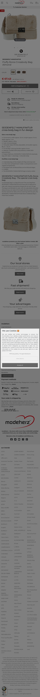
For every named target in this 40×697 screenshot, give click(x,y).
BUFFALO (4, 524)
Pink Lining (30, 454)
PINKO (29, 458)
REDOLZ (29, 477)
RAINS (29, 474)
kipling (16, 537)
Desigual (4, 580)
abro (2, 454)
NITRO (16, 626)
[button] (29, 91)
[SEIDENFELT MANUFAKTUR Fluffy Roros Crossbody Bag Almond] (14, 48)
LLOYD (16, 580)
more (14, 384)
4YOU (3, 451)
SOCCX (29, 548)
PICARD (16, 652)
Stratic (29, 563)
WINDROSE (30, 646)
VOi (28, 636)
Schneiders (30, 514)
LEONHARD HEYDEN (17, 567)
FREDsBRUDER (6, 634)
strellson (29, 567)
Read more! (20, 292)
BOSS (3, 504)
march (16, 606)
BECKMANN (5, 478)
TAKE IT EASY (31, 573)
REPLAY (29, 484)
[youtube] (20, 439)
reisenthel (30, 481)
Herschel (17, 494)
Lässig (16, 560)
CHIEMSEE (4, 553)
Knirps (16, 543)
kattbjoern (17, 533)
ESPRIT (3, 614)
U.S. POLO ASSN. (32, 614)
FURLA (3, 641)
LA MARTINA (18, 553)
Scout (29, 527)
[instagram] (24, 439)
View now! (20, 273)
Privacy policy (15, 353)
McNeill (16, 613)
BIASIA (3, 491)
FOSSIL (3, 628)
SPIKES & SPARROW (30, 556)
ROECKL (29, 487)
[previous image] (4, 27)
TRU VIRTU (30, 611)
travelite (29, 608)
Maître (16, 591)
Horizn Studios (18, 504)
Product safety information (32, 120)
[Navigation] (2, 3)
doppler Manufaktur (4, 594)
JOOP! (16, 520)
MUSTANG (17, 616)
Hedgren (17, 487)
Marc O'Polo (17, 610)
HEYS (15, 497)
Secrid (29, 537)
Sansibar (29, 507)
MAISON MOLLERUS (17, 587)
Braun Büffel (5, 507)
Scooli (29, 520)
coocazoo (4, 563)
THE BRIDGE (31, 586)
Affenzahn (4, 458)
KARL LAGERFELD (19, 530)
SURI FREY (30, 570)
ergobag (3, 611)
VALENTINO (30, 623)
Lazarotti (17, 563)
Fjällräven (4, 624)
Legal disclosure (6, 327)
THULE (29, 595)
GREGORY (17, 474)
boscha (3, 501)
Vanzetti (29, 626)
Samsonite (30, 504)
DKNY (3, 586)
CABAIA (3, 534)
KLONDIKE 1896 (19, 540)
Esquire (3, 618)
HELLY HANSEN (19, 491)
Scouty (29, 530)
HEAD (16, 484)
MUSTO (16, 620)
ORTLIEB (17, 633)
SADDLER (30, 497)
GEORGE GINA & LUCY (6, 652)
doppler (3, 590)
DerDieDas (4, 576)
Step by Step (31, 560)
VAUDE (29, 629)
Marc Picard (17, 603)
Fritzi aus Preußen (6, 637)
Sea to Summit (31, 533)
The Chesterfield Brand (32, 590)
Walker (29, 639)
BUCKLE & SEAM (6, 521)
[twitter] (16, 439)
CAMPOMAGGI (5, 547)
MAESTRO (17, 583)
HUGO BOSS (18, 510)
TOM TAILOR (31, 605)
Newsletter (4, 372)
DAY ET (3, 567)
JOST (15, 524)
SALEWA (29, 500)
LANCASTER (17, 556)
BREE (3, 511)
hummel (17, 514)
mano (16, 600)
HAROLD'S (17, 481)
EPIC (2, 608)
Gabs (2, 647)
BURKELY (4, 530)
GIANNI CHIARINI (19, 454)
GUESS (16, 477)
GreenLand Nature (20, 471)
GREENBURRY (18, 468)
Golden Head (18, 461)
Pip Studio (30, 461)
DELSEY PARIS (5, 573)
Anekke (3, 464)
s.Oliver (29, 552)
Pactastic (17, 646)
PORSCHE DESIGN (32, 468)
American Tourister (7, 461)
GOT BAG (17, 464)
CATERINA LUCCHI (6, 550)
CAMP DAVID (5, 544)
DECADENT (4, 570)
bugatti (3, 527)
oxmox (16, 639)
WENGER (30, 643)
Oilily (15, 629)
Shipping (21, 79)
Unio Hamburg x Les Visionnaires (32, 619)
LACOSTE (17, 550)
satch (28, 510)
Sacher (29, 494)
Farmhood (4, 621)
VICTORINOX (31, 633)
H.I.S (15, 500)
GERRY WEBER (18, 451)
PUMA (29, 471)
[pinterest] (28, 439)
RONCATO (30, 491)
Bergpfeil (4, 484)
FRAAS (3, 631)
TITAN (29, 598)
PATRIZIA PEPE (18, 649)
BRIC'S (3, 514)
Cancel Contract (7, 375)
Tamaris (29, 576)
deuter (3, 583)
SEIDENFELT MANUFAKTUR (11, 59)
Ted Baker (30, 583)
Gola (15, 458)
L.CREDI (16, 546)
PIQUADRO (30, 464)
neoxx (16, 623)
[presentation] (7, 3)
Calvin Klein (4, 537)
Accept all (20, 365)
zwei (28, 649)
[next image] (36, 27)
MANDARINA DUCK (18, 596)
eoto (2, 605)
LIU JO (16, 576)
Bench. (3, 481)
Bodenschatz (5, 494)
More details (20, 358)
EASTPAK (4, 601)
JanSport (17, 517)
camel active (5, 540)
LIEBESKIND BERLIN (18, 572)
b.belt (3, 475)
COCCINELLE (5, 560)
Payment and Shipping (8, 370)
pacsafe (16, 643)
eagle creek (4, 598)
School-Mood (31, 517)
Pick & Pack (30, 451)
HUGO (16, 507)
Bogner (3, 498)
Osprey (16, 636)
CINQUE (3, 557)
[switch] (4, 694)
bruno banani (5, 517)
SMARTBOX (30, 545)
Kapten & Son (18, 527)
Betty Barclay (5, 488)
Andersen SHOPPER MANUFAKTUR (5, 469)
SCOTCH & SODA (32, 524)
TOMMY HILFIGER (32, 601)
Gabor (3, 644)
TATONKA (30, 580)
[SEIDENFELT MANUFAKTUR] (21, 52)
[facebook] (12, 439)
